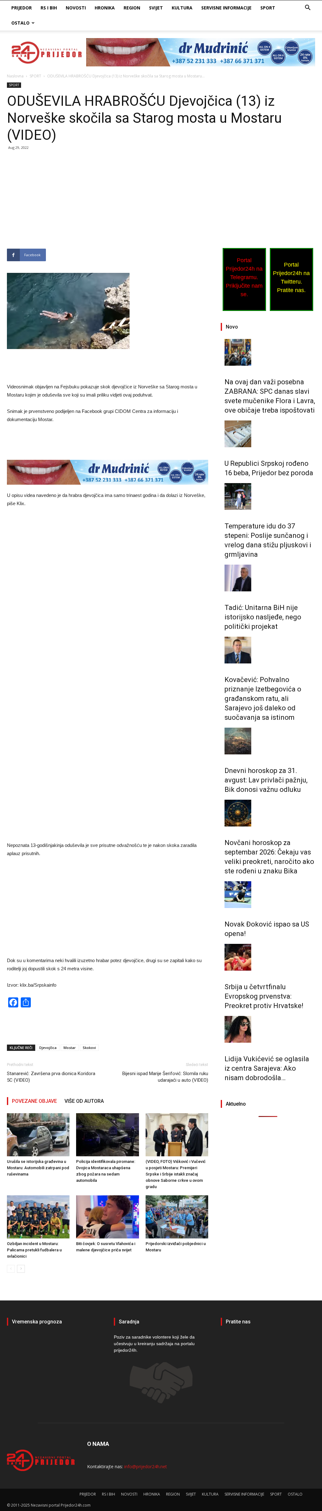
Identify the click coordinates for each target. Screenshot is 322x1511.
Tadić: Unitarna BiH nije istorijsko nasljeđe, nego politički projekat (263, 617)
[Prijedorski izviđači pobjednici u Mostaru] (177, 1216)
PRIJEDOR (21, 8)
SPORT (267, 8)
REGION (132, 8)
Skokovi (89, 1047)
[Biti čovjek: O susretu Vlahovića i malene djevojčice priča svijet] (107, 1216)
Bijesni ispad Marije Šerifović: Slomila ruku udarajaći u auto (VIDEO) (165, 1077)
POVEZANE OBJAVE (34, 1101)
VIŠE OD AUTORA (84, 1101)
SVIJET (156, 8)
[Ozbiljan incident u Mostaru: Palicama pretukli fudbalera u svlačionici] (38, 1216)
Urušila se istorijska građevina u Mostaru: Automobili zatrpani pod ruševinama (38, 1167)
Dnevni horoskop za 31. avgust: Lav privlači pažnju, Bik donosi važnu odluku (266, 780)
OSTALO (20, 23)
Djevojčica (48, 1047)
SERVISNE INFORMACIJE (226, 8)
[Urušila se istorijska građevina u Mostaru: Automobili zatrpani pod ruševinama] (38, 1134)
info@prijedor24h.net (145, 1466)
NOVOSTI (76, 8)
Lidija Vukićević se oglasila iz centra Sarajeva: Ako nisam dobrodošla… (267, 1068)
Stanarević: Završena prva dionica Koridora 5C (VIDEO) (51, 1077)
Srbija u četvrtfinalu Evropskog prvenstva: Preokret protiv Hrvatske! (264, 996)
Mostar (70, 1047)
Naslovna (15, 76)
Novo (232, 327)
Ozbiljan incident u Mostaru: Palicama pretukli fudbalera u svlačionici (34, 1250)
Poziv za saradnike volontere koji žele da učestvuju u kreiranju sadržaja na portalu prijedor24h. (154, 1343)
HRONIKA (105, 8)
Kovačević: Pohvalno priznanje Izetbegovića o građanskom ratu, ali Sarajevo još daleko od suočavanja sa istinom (263, 698)
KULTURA (182, 8)
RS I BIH (49, 8)
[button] (307, 8)
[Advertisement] (107, 202)
